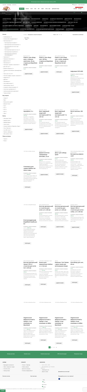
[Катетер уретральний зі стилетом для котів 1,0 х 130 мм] (46, 197)
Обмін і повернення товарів (9, 366)
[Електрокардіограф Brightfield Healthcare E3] (30, 197)
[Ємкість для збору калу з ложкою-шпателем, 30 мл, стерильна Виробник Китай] (30, 48)
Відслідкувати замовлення (9, 364)
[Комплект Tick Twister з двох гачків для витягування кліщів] (62, 253)
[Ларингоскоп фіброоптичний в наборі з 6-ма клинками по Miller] (77, 294)
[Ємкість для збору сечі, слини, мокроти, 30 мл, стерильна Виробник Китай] (62, 48)
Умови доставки (7, 370)
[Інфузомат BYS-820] (77, 48)
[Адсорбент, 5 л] (30, 102)
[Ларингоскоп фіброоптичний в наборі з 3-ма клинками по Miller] (46, 294)
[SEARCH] (20, 13)
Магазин (21, 8)
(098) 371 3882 (76, 13)
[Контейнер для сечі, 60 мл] (77, 253)
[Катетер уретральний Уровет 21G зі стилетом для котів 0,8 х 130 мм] (30, 253)
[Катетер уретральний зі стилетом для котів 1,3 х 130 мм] (62, 197)
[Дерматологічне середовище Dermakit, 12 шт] (46, 143)
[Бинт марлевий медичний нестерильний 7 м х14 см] (62, 102)
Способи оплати (7, 368)
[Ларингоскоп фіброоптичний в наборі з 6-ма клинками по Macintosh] (62, 294)
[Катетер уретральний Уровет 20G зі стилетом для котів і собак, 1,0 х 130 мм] (77, 197)
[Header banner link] (43, 2)
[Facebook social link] (83, 9)
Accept (2, 390)
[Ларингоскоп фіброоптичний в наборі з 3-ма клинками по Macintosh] (30, 294)
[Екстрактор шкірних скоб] (77, 143)
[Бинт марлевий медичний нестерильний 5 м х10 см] (46, 102)
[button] (28, 74)
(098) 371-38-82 (45, 371)
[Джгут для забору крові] (62, 143)
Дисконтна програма (26, 368)
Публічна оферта (25, 366)
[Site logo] (6, 8)
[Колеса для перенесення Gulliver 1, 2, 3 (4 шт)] (46, 253)
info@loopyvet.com (45, 369)
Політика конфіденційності (27, 370)
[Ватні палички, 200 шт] (77, 102)
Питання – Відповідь (26, 364)
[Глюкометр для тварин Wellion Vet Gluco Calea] (30, 143)
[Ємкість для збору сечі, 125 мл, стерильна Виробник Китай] (46, 48)
